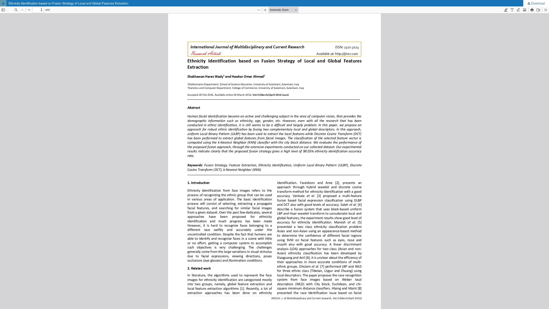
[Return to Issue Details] (3, 3)
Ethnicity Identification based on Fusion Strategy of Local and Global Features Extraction (68, 3)
